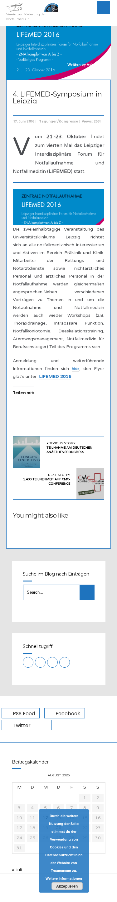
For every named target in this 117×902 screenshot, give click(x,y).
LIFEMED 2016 (55, 376)
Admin (92, 65)
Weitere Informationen (64, 878)
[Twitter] (52, 662)
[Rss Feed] (28, 662)
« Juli (17, 870)
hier (75, 368)
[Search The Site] (64, 662)
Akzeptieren (67, 886)
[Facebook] (40, 662)
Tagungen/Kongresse (58, 121)
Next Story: (46, 479)
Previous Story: (69, 447)
